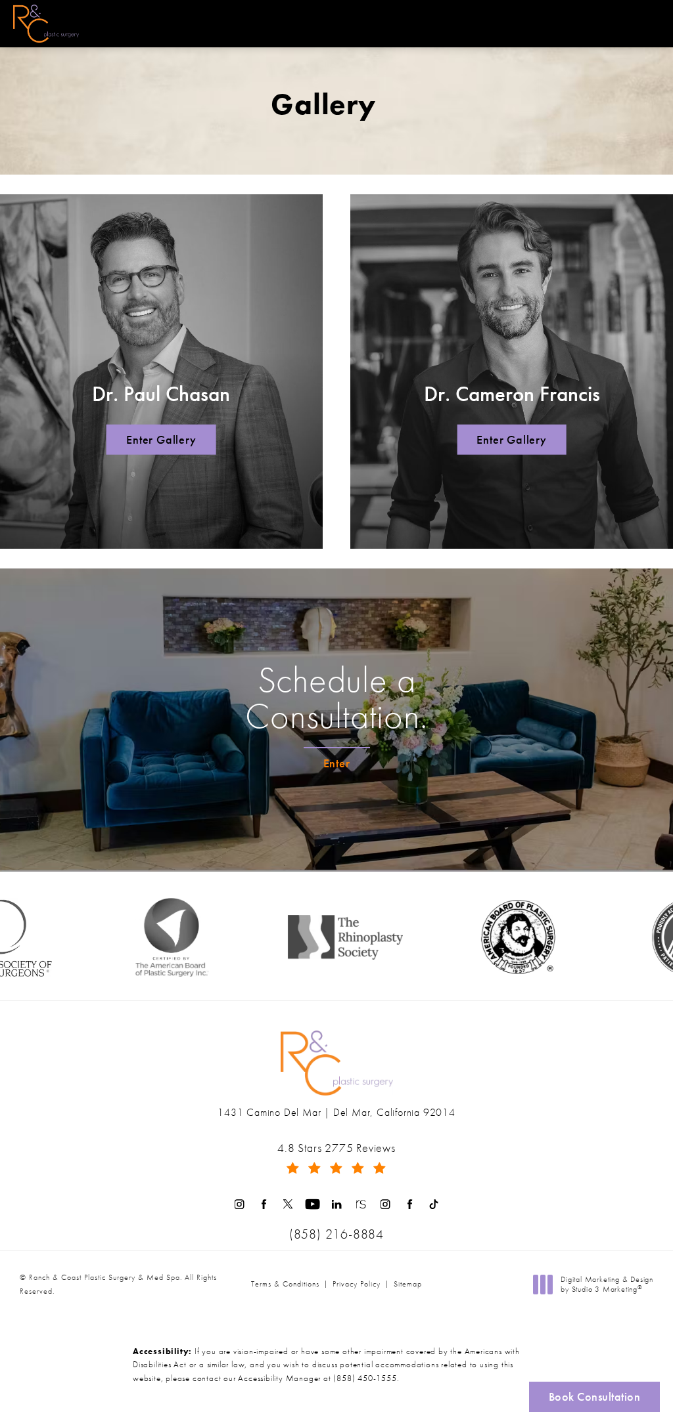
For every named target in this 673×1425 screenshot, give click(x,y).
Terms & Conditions (285, 1284)
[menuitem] (239, 1204)
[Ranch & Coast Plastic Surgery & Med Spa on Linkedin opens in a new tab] (337, 1204)
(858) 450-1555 (364, 1378)
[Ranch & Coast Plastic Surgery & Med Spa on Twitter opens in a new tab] (288, 1204)
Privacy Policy (357, 1284)
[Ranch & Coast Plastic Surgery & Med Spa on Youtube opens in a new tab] (312, 1204)
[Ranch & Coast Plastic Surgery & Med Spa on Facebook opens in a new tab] (264, 1204)
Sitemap (408, 1284)
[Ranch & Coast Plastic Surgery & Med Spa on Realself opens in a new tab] (361, 1204)
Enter (336, 763)
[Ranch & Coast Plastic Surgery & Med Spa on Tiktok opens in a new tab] (434, 1204)
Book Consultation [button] (595, 1396)
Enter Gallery (161, 439)
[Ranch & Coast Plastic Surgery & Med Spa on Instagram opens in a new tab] (239, 1204)
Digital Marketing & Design (606, 1285)
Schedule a (336, 698)
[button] (649, 23)
